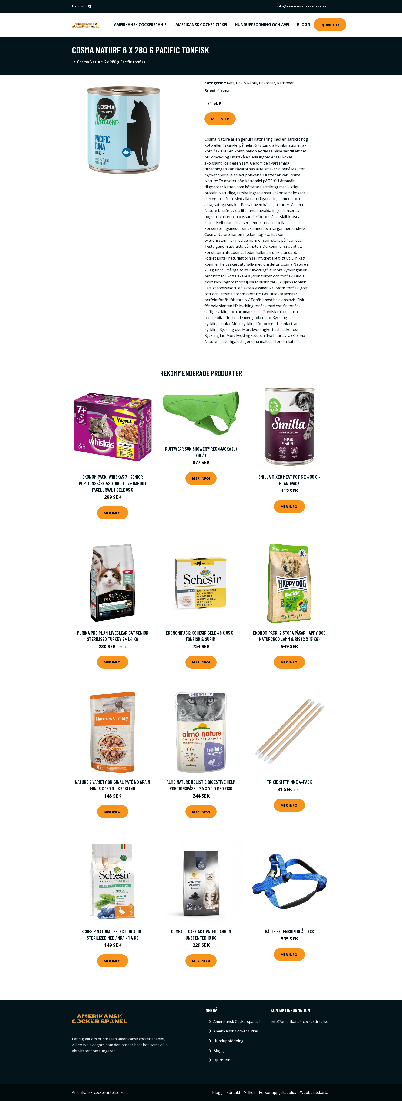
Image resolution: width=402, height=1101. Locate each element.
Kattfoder (285, 83)
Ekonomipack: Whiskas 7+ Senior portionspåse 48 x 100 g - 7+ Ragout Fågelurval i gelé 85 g (113, 483)
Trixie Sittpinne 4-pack (289, 782)
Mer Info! (220, 118)
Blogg (303, 24)
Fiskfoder (267, 83)
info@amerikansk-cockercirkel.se (301, 6)
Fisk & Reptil (246, 83)
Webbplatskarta (314, 1092)
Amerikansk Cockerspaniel (141, 24)
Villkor (249, 1092)
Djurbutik (330, 24)
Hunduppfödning (228, 1040)
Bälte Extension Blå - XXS (289, 931)
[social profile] (89, 6)
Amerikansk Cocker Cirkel (201, 24)
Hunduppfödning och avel (262, 24)
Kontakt (233, 1092)
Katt (230, 83)
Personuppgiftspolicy (277, 1092)
